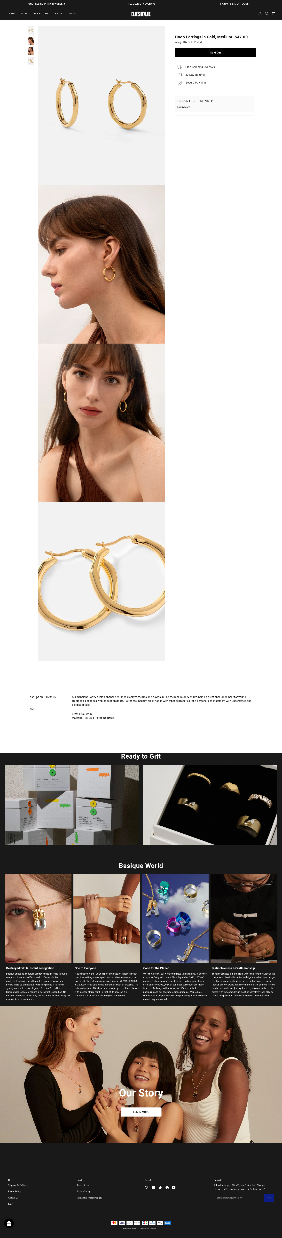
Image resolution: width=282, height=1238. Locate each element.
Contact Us (13, 1198)
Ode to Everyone (85, 968)
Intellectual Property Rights (89, 1198)
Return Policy (14, 1191)
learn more (141, 1112)
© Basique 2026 (129, 1228)
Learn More (183, 107)
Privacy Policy (83, 1191)
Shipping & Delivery (18, 1185)
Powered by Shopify (148, 1228)
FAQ (10, 1204)
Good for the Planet (156, 968)
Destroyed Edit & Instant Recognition (30, 968)
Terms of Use (83, 1185)
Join (269, 1198)
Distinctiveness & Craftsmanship (233, 968)
